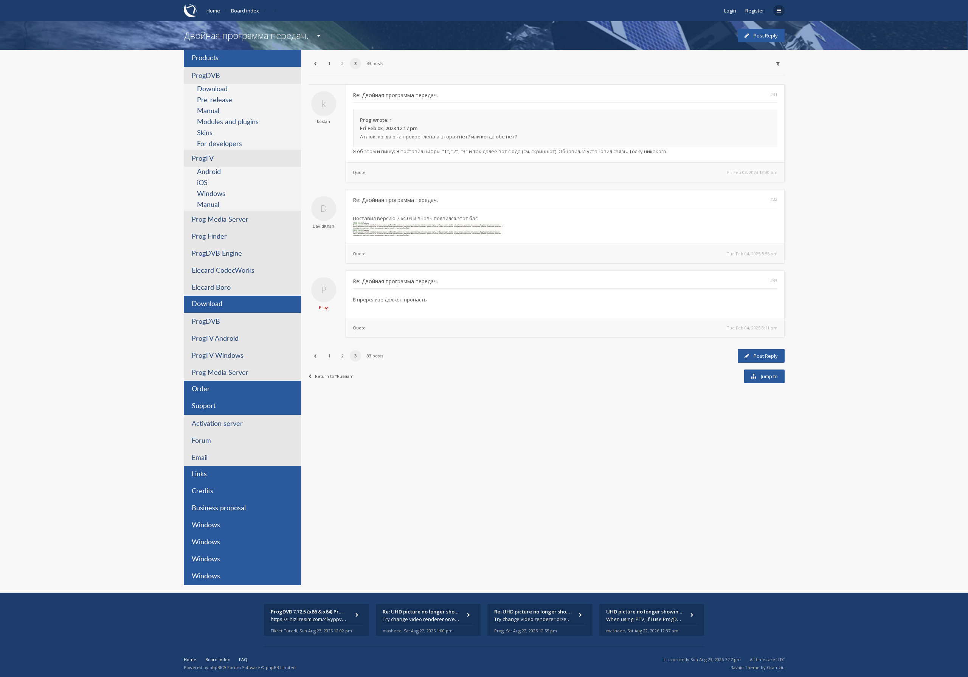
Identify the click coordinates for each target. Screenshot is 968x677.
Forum (201, 441)
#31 (773, 94)
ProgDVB (206, 76)
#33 (773, 280)
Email (200, 458)
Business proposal (219, 508)
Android (209, 172)
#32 (773, 199)
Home (213, 10)
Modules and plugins (228, 122)
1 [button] (329, 63)
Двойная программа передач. (246, 35)
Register (754, 10)
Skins (205, 133)
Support (204, 406)
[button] (315, 63)
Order (201, 389)
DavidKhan (323, 226)
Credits (202, 491)
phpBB (216, 667)
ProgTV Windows (218, 355)
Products (205, 58)
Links (199, 474)
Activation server (217, 424)
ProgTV (203, 158)
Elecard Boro (211, 287)
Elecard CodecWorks (223, 270)
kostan (323, 121)
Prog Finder (209, 236)
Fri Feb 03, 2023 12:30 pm (752, 172)
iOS (202, 183)
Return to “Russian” (334, 376)
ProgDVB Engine (217, 253)
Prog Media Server (220, 219)
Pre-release (214, 100)
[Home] (190, 10)
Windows (211, 194)
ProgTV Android (215, 338)
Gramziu (776, 667)
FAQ (243, 659)
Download (212, 89)
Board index (245, 10)
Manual (208, 111)
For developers (219, 144)
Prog (366, 119)
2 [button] (342, 63)
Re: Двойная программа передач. (395, 95)
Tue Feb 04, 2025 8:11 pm (752, 328)
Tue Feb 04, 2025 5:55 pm (752, 253)
